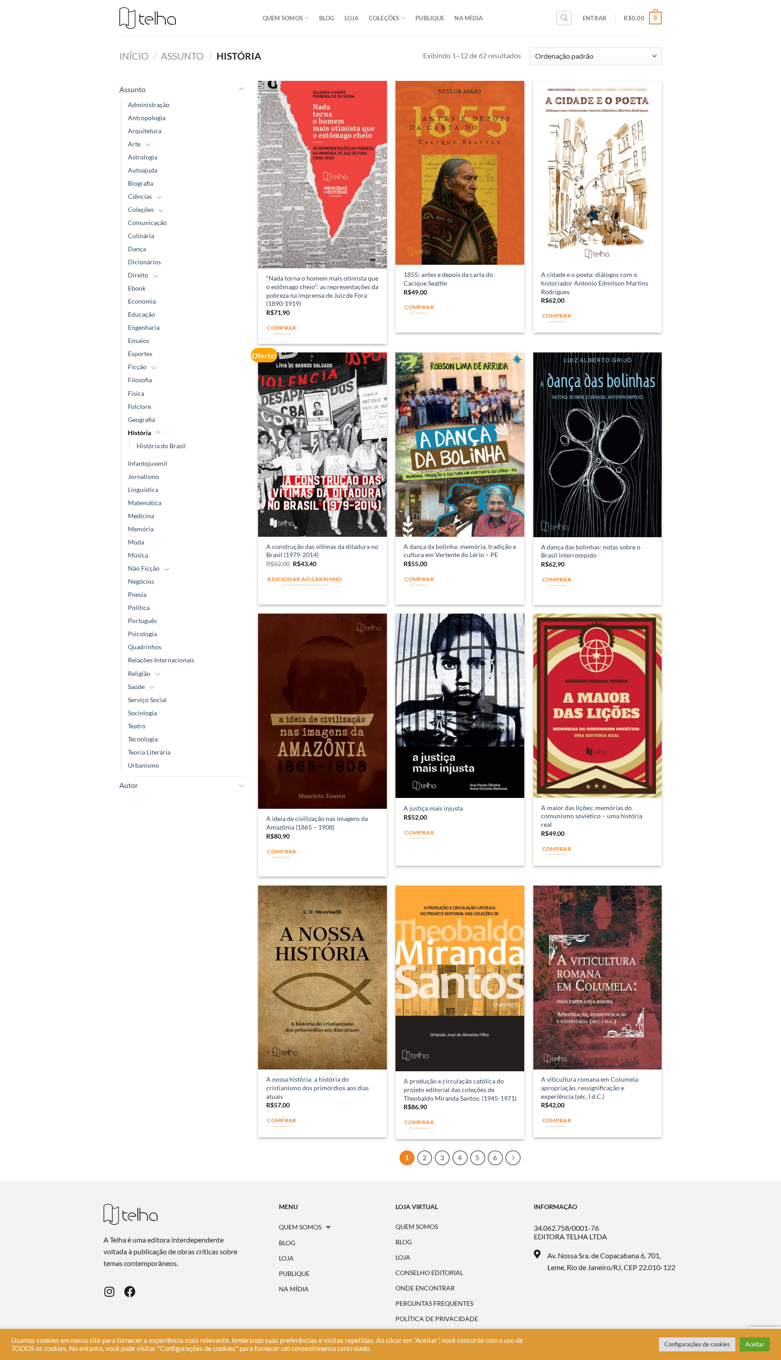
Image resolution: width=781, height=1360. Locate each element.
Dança (137, 249)
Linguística (143, 489)
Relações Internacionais (161, 660)
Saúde (136, 686)
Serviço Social (147, 699)
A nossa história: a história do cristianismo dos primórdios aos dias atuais (317, 1087)
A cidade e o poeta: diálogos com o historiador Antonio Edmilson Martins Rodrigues (594, 283)
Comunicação (147, 222)
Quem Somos (283, 18)
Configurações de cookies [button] (697, 1344)
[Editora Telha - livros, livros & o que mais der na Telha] (147, 18)
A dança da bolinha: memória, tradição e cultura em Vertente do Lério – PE (460, 551)
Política (139, 607)
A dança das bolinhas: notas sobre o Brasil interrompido (590, 551)
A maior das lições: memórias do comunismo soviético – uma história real (591, 816)
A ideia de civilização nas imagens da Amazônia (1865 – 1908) (317, 823)
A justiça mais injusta (433, 808)
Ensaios (138, 340)
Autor (128, 785)
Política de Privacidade (436, 1319)
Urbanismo (143, 765)
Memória (141, 529)
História (139, 432)
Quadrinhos (144, 647)
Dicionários (144, 262)
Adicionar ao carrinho (304, 579)
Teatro (137, 726)
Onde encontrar (425, 1288)
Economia (142, 301)
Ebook (137, 288)
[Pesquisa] (564, 18)
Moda (136, 542)
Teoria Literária (149, 752)
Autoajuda (142, 170)
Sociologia (142, 713)
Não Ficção (144, 568)
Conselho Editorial (429, 1273)
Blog (326, 18)
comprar (419, 307)
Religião (139, 673)
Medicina (141, 516)
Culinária (141, 235)
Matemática (144, 502)
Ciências (140, 196)
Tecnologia (143, 739)
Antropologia (146, 118)
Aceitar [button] (754, 1344)
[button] (337, 1227)
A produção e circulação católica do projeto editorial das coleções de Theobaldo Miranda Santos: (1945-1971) (460, 1089)
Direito (138, 275)
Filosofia (140, 380)
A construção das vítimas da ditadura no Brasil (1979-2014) (322, 551)
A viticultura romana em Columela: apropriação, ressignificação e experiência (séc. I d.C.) (590, 1087)
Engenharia (144, 327)
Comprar (281, 328)
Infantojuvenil (147, 463)
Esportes (140, 353)
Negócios (141, 581)
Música (138, 555)
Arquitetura (144, 131)
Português (142, 620)
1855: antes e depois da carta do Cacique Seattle (448, 279)
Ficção (137, 366)
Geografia (141, 419)
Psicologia (142, 634)
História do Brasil (161, 446)
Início (134, 55)
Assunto (182, 55)
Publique (429, 18)
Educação (141, 314)
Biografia (140, 183)
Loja (351, 18)
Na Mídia (468, 18)
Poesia (137, 594)
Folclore (139, 406)
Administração (148, 104)
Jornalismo (143, 476)
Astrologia (142, 157)
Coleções (384, 18)
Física (136, 393)
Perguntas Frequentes (434, 1303)
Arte (134, 144)
